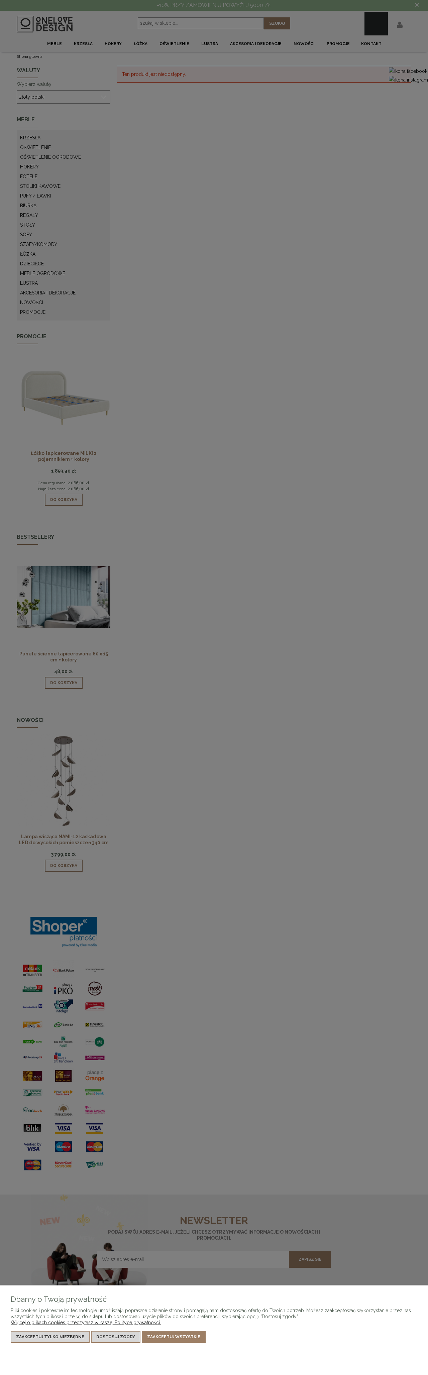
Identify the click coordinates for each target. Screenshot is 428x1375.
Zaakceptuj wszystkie (173, 1337)
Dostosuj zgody (115, 1337)
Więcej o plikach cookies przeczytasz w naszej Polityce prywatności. (86, 1322)
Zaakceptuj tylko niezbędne (50, 1337)
